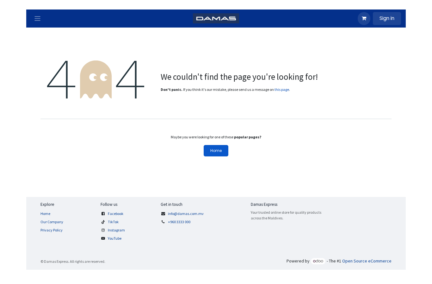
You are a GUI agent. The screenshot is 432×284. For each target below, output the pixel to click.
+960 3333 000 (179, 221)
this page (282, 89)
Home (216, 150)
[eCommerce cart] (364, 18)
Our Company (51, 221)
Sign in (387, 18)
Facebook (115, 213)
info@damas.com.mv (186, 213)
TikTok (113, 221)
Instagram (116, 230)
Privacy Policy (51, 230)
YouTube (114, 238)
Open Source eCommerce (367, 261)
